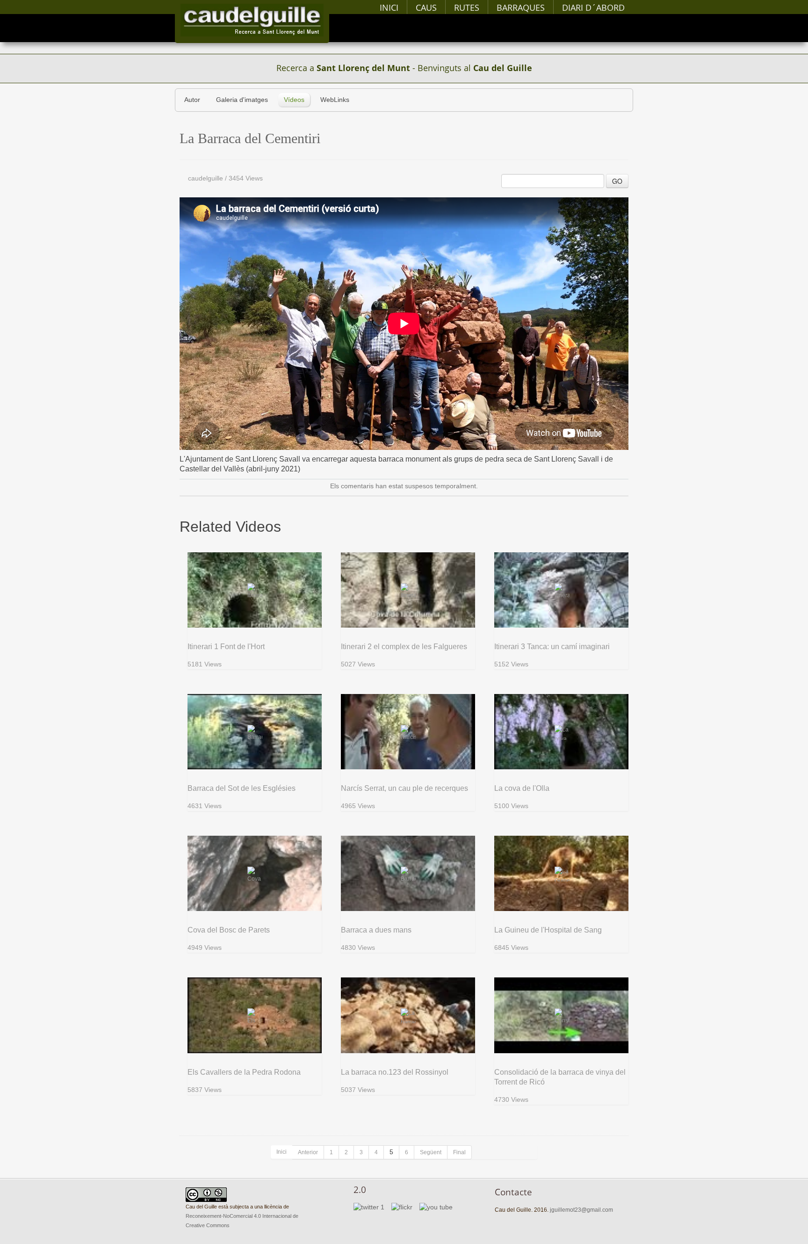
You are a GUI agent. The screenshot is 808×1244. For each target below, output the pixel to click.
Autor (192, 99)
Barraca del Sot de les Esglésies (242, 788)
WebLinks (334, 99)
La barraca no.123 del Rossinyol (394, 1072)
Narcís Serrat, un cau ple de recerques (404, 788)
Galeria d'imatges (242, 99)
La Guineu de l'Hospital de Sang (548, 930)
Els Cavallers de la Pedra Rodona (244, 1072)
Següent (430, 1152)
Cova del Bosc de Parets (229, 930)
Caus (426, 7)
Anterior (308, 1152)
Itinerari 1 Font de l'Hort (226, 647)
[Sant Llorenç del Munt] (252, 19)
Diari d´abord (593, 7)
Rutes (466, 7)
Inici (389, 7)
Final (459, 1152)
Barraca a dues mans (376, 930)
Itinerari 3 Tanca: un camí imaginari (552, 647)
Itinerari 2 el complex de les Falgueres (404, 647)
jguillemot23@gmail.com (581, 1210)
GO (617, 181)
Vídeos (294, 99)
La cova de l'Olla (521, 788)
